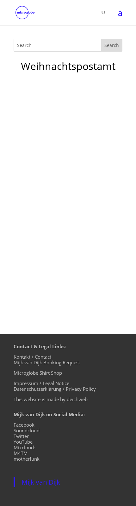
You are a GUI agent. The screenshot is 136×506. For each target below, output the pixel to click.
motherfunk (27, 459)
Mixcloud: (24, 447)
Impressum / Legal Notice (41, 383)
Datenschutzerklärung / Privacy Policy (55, 389)
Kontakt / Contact (32, 357)
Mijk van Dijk (41, 482)
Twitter (21, 436)
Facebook (24, 425)
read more (32, 285)
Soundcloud (27, 430)
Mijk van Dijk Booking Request (47, 362)
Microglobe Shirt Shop (38, 373)
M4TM (21, 453)
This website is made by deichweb (51, 399)
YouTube (23, 442)
